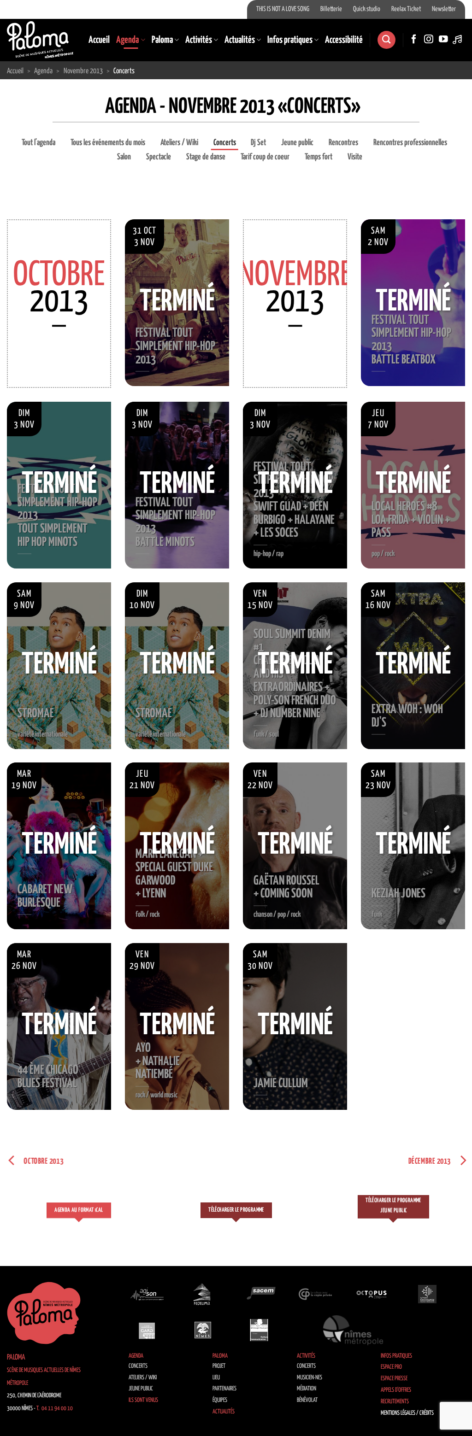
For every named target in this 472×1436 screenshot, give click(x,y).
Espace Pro (391, 1367)
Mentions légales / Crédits (407, 1413)
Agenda (127, 40)
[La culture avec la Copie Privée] (315, 1294)
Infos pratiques (290, 40)
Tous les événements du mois (108, 143)
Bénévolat (307, 1400)
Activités (198, 40)
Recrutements (395, 1402)
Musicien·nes (309, 1378)
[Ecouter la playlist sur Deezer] (458, 40)
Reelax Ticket (406, 9)
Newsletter (444, 9)
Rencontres (343, 143)
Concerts (224, 143)
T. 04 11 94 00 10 (54, 1409)
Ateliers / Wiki (179, 143)
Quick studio (366, 9)
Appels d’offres (396, 1390)
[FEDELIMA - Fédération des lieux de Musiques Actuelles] (202, 1294)
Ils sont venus (143, 1400)
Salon (124, 157)
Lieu (216, 1378)
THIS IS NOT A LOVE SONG (282, 9)
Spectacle (158, 157)
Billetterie (331, 9)
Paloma (162, 40)
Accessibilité (344, 40)
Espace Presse (394, 1379)
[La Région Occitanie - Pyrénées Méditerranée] (427, 1294)
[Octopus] (371, 1294)
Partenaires (224, 1389)
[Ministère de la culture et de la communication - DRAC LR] (259, 1330)
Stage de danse (205, 157)
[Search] (386, 40)
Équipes (219, 1400)
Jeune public (297, 143)
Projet (218, 1366)
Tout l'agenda (38, 143)
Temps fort (318, 157)
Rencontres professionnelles (410, 143)
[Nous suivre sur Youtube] (443, 40)
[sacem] (259, 1294)
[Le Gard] (147, 1330)
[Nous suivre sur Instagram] (428, 40)
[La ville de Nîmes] (202, 1330)
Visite (355, 157)
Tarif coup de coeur (265, 157)
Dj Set (258, 143)
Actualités (239, 40)
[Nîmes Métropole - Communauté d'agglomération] (353, 1330)
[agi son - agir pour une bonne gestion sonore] (147, 1294)
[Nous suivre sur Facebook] (414, 40)
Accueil (99, 40)
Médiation (306, 1389)
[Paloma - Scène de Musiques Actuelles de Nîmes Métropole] (40, 39)
